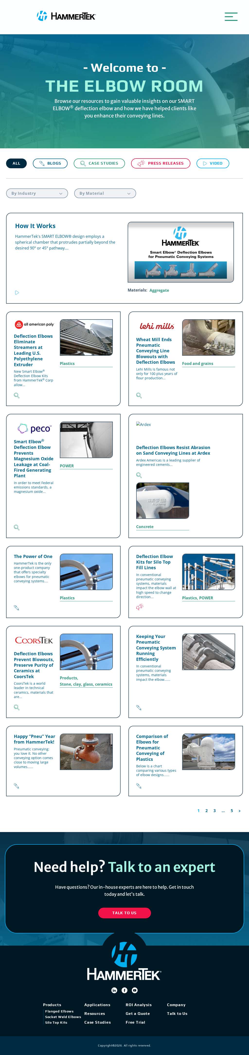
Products (52, 1004)
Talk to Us (177, 1013)
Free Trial (135, 1022)
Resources (94, 1013)
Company (176, 1004)
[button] (231, 16)
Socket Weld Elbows (63, 1017)
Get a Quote (138, 1013)
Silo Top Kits (56, 1022)
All (16, 163)
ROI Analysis (139, 1004)
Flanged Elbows (59, 1011)
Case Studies (97, 1022)
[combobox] (37, 193)
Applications (97, 1004)
